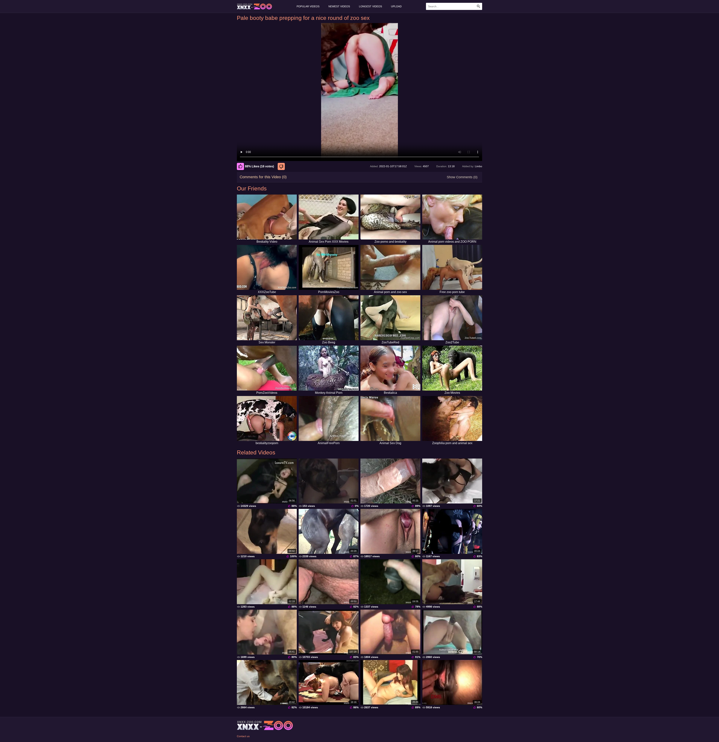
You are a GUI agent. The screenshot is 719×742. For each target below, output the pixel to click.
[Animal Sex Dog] (390, 418)
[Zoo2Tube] (452, 317)
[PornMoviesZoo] (329, 267)
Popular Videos (308, 6)
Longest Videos (370, 6)
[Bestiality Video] (267, 217)
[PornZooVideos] (267, 368)
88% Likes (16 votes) (259, 166)
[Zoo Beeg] (329, 317)
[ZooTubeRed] (390, 317)
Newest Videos (339, 6)
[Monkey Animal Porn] (329, 368)
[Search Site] (478, 6)
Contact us (243, 736)
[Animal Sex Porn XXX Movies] (329, 217)
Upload (396, 6)
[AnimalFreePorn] (329, 418)
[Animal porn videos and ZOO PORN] (452, 217)
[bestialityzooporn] (267, 418)
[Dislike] (282, 166)
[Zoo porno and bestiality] (390, 217)
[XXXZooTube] (267, 267)
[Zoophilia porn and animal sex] (452, 418)
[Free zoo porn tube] (452, 267)
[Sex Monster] (267, 317)
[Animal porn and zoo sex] (390, 267)
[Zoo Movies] (452, 368)
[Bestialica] (390, 368)
